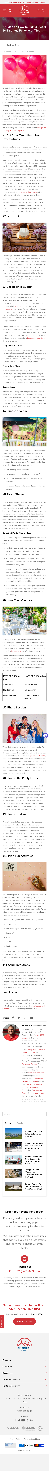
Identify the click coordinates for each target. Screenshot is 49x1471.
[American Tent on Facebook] (16, 1421)
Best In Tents (28, 51)
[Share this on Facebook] (13, 1017)
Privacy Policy (14, 1439)
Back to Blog (13, 45)
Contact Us (22, 1321)
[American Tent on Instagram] (27, 1421)
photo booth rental (37, 756)
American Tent (26, 1450)
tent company (16, 651)
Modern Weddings (36, 1093)
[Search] (10, 10)
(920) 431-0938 (24, 1411)
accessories (19, 306)
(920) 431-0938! (35, 1314)
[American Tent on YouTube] (23, 1421)
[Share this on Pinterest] (25, 1018)
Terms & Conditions (32, 1439)
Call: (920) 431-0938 (22, 1271)
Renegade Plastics (29, 1064)
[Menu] (4, 10)
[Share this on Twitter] (19, 1017)
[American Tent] (24, 10)
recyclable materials (36, 1073)
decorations (7, 309)
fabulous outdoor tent (36, 338)
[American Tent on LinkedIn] (31, 1421)
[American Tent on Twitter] (19, 1421)
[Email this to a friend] (31, 1017)
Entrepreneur (36, 1090)
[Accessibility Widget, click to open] (45, 735)
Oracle (24, 1093)
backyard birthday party (27, 192)
